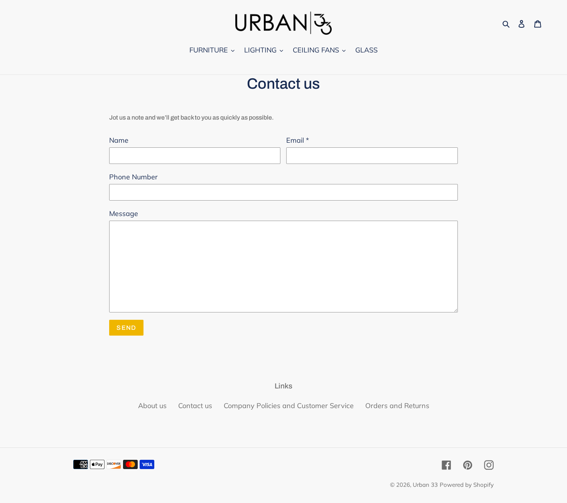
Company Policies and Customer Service (289, 405)
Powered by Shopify (467, 484)
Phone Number (133, 176)
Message (123, 213)
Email (297, 140)
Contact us (195, 405)
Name (118, 140)
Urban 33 (425, 484)
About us (152, 405)
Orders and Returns (397, 405)
